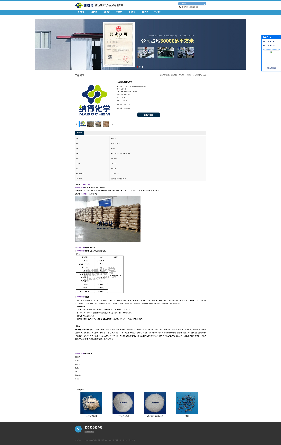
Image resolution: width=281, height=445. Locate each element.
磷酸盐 (189, 75)
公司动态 (106, 12)
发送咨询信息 (148, 115)
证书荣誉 (132, 12)
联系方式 (145, 12)
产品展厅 (119, 12)
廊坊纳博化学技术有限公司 (99, 440)
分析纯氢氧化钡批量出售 (155, 416)
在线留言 (157, 12)
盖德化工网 (123, 440)
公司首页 (81, 12)
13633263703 (193, 7)
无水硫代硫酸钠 (123, 416)
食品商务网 (132, 440)
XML (110, 440)
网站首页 (174, 75)
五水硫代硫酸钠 (91, 416)
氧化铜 (187, 416)
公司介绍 (94, 12)
